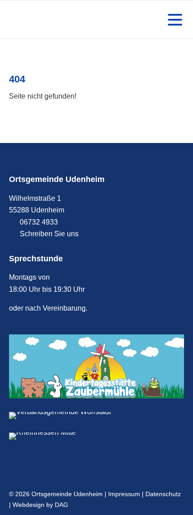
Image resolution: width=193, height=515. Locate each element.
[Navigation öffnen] (173, 19)
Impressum (124, 494)
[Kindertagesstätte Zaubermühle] (96, 366)
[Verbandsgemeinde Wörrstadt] (96, 415)
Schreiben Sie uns (49, 234)
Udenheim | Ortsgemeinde (51, 19)
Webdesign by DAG (40, 504)
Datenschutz (163, 494)
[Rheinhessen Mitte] (96, 436)
